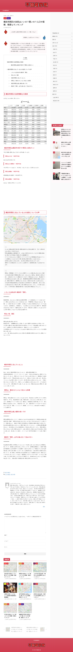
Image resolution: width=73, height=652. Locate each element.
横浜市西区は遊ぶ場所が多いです (19, 83)
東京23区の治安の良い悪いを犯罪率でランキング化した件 (66, 154)
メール (6, 541)
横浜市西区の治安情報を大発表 (15, 62)
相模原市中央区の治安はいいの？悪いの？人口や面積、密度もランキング (25, 616)
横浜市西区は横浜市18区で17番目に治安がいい (22, 65)
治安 (6, 472)
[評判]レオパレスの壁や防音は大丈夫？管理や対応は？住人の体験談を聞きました (66, 133)
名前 (5, 535)
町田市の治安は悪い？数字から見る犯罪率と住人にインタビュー (40, 595)
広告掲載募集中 (6, 10)
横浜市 (8, 474)
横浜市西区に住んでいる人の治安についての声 (20, 69)
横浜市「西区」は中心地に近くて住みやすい (22, 86)
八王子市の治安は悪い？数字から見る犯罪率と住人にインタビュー (40, 575)
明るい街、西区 (15, 75)
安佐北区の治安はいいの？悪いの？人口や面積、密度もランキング (10, 575)
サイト (5, 547)
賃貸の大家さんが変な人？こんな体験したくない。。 (66, 144)
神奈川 (8, 472)
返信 (44, 506)
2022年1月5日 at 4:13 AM (15, 483)
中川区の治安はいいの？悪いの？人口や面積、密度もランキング (10, 616)
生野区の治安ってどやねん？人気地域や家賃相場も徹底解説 (10, 595)
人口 (6, 474)
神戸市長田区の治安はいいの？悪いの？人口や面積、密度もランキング (25, 595)
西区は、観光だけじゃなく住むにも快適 (21, 80)
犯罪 (14, 474)
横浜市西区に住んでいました (18, 78)
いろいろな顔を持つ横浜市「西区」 (19, 72)
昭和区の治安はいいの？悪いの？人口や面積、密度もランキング (25, 575)
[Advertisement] (25, 197)
